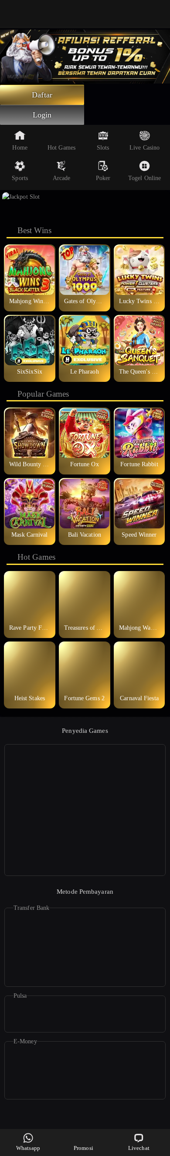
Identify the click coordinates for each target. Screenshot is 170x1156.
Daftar (42, 94)
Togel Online (144, 178)
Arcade (62, 178)
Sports (20, 178)
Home (19, 147)
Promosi (83, 1148)
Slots (103, 147)
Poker (103, 178)
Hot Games (61, 147)
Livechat (139, 1148)
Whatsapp (28, 1148)
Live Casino (144, 147)
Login (42, 114)
